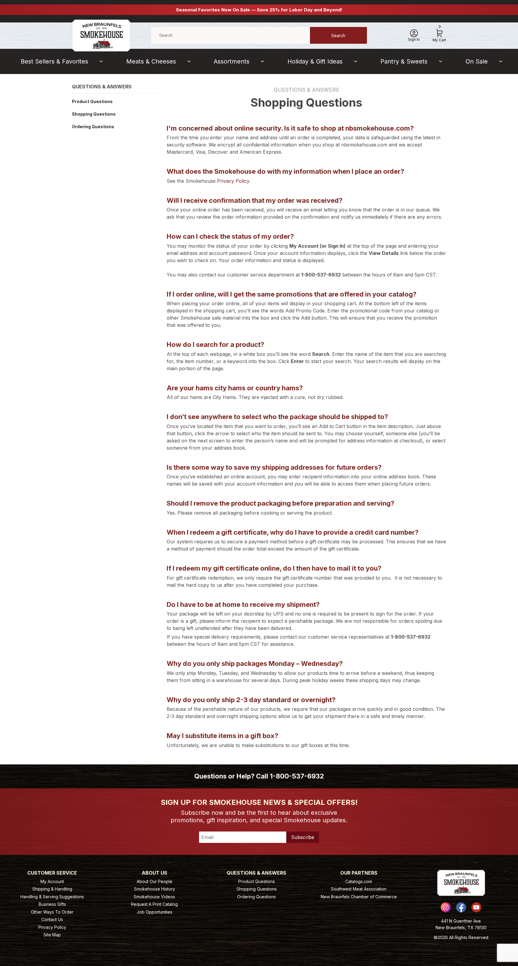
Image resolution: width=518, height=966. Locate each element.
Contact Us (52, 919)
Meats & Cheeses (151, 61)
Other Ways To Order (52, 911)
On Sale (477, 61)
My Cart (439, 34)
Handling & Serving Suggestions (52, 896)
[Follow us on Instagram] (445, 907)
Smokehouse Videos (154, 896)
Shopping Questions (94, 114)
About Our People (154, 881)
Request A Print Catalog (154, 904)
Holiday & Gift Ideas (315, 61)
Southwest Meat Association (358, 888)
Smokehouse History (154, 888)
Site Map (52, 934)
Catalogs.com (358, 881)
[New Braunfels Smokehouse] (101, 34)
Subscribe (302, 837)
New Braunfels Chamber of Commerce (359, 896)
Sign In (414, 39)
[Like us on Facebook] (461, 907)
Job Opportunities (154, 911)
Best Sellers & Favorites (54, 61)
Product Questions (92, 101)
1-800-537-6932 (297, 776)
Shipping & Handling (52, 888)
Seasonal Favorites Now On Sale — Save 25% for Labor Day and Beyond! (259, 10)
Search (338, 35)
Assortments (231, 61)
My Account (52, 881)
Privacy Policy (233, 181)
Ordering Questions (93, 126)
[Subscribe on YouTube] (476, 907)
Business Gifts (52, 904)
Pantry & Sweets (403, 61)
